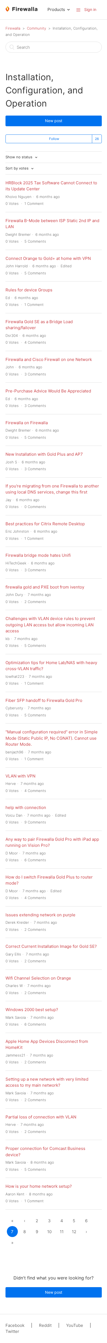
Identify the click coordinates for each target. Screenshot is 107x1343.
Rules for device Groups (28, 289)
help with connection (25, 807)
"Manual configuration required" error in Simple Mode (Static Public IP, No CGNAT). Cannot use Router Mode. (51, 738)
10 (49, 1231)
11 (62, 1231)
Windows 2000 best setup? (31, 1009)
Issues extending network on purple (40, 914)
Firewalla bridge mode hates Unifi (38, 555)
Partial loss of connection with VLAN (40, 1117)
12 (74, 1231)
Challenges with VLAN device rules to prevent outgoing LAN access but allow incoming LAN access (50, 624)
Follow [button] (54, 139)
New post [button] (53, 120)
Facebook (14, 1325)
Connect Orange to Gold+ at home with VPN (48, 258)
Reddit (45, 1325)
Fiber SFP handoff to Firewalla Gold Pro (43, 700)
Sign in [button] (90, 9)
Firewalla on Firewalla (26, 422)
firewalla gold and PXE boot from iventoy (44, 587)
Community (36, 28)
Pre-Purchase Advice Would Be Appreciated (48, 391)
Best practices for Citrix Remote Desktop (45, 523)
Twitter (12, 1331)
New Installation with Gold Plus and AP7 (44, 454)
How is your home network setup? (38, 1186)
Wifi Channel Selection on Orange (38, 978)
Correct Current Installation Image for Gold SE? (51, 946)
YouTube (74, 1325)
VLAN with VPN (20, 776)
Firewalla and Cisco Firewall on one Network (48, 359)
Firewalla (12, 28)
